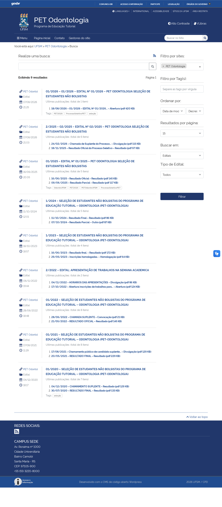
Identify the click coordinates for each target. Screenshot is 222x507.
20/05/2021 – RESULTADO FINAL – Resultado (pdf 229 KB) (85, 355)
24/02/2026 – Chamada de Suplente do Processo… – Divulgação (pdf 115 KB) (96, 143)
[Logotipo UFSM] (24, 21)
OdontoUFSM (60, 187)
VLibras (201, 23)
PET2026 (58, 113)
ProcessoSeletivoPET (76, 113)
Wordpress (135, 481)
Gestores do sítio (79, 38)
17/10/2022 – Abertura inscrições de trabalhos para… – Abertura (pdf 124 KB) (95, 286)
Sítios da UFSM (181, 11)
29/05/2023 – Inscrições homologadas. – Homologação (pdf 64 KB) (90, 256)
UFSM (196, 481)
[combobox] (182, 66)
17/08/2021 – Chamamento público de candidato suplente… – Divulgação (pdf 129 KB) (101, 351)
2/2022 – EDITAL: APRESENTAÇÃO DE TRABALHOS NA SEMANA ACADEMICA (97, 270)
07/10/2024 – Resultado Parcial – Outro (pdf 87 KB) (81, 222)
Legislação (174, 4)
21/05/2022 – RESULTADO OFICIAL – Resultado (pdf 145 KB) (86, 321)
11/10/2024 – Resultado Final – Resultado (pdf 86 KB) (82, 217)
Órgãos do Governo (197, 4)
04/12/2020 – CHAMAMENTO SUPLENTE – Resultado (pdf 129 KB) (90, 386)
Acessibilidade (161, 11)
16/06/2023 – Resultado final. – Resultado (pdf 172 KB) (83, 252)
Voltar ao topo (198, 417)
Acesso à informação (131, 4)
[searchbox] (188, 66)
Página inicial (42, 38)
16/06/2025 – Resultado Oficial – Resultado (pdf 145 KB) (84, 178)
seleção (92, 113)
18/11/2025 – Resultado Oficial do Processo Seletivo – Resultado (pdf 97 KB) (95, 148)
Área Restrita (200, 11)
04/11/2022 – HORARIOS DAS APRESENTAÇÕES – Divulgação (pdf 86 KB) (94, 282)
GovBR (15, 3)
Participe (155, 4)
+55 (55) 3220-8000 (27, 471)
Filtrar (182, 196)
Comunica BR (106, 4)
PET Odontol (30, 91)
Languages (121, 11)
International (141, 11)
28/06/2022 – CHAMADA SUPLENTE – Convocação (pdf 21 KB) (88, 317)
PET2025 (74, 187)
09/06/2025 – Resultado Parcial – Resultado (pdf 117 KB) (84, 182)
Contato (59, 38)
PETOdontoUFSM (89, 187)
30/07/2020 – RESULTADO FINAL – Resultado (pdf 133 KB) (85, 390)
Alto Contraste (180, 23)
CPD (205, 481)
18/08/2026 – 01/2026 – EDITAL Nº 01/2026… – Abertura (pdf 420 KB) (93, 108)
